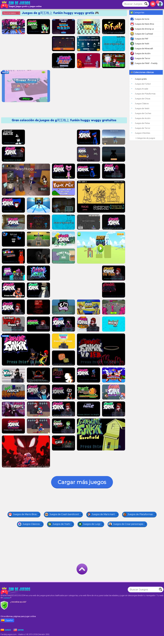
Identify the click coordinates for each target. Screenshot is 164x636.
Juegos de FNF (141, 39)
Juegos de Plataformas (145, 94)
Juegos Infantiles (142, 133)
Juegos (6, 598)
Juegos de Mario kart (103, 514)
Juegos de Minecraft (144, 49)
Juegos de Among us (144, 29)
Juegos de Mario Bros (144, 24)
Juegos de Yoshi (142, 44)
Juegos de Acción (143, 53)
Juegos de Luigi (91, 524)
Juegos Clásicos (142, 103)
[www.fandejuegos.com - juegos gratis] (16, 591)
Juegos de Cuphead (144, 34)
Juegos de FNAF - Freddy (146, 63)
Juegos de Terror (142, 58)
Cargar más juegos (82, 482)
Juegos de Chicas (142, 99)
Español (9, 620)
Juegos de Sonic (142, 19)
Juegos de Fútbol (143, 84)
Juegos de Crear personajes (128, 524)
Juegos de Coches (143, 113)
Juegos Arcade (141, 89)
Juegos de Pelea (142, 123)
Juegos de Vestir (142, 108)
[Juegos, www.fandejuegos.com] (16, 4)
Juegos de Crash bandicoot (64, 514)
